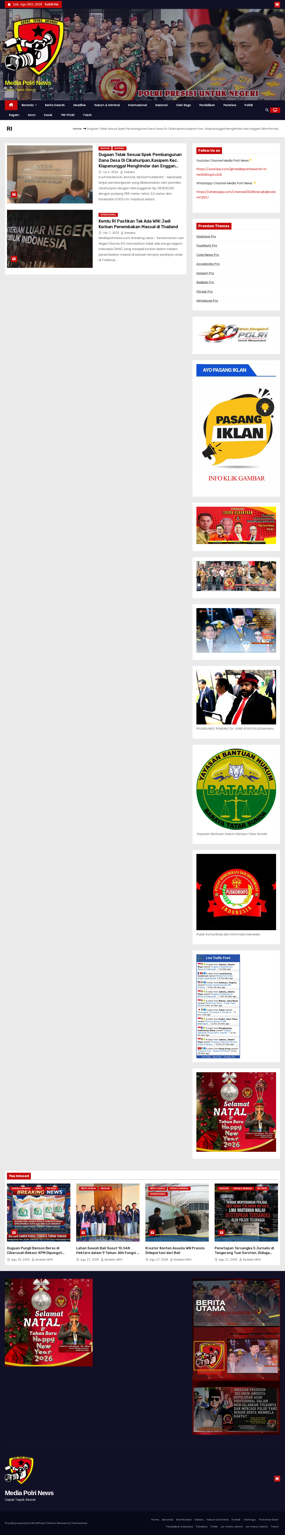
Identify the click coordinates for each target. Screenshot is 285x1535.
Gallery (199, 1519)
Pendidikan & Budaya (179, 1526)
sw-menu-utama (232, 1526)
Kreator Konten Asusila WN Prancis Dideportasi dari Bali (175, 1250)
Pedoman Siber (269, 1519)
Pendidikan (207, 105)
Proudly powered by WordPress (25, 1523)
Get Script (206, 1057)
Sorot (32, 115)
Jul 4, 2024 (111, 172)
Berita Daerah (55, 105)
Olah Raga (183, 105)
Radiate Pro (205, 282)
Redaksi (129, 172)
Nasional (161, 105)
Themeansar (79, 1523)
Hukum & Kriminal (107, 105)
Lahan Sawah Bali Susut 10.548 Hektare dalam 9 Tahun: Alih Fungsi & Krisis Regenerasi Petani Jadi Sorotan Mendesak (107, 1255)
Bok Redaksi (184, 1519)
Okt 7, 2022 (111, 233)
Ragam (14, 115)
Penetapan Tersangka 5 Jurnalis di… (216, 1012)
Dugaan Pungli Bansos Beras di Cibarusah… (215, 968)
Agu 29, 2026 (21, 1260)
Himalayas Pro (207, 300)
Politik (249, 105)
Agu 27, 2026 (90, 1260)
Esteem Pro (205, 273)
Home (77, 129)
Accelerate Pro (208, 264)
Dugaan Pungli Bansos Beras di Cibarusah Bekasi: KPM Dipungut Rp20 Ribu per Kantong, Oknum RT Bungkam (36, 1255)
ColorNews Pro (207, 255)
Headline (79, 105)
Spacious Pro (206, 236)
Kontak (236, 1519)
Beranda (28, 105)
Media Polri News (28, 82)
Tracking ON (229, 1057)
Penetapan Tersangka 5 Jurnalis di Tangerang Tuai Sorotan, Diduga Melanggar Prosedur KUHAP (244, 1253)
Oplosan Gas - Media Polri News (214, 1051)
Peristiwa (230, 105)
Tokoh (87, 115)
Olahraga (250, 1519)
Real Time (217, 1057)
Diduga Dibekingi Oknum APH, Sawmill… (214, 1031)
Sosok (48, 115)
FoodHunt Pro (206, 245)
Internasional (137, 105)
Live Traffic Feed (218, 958)
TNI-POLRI (68, 115)
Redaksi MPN (44, 1260)
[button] (267, 110)
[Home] (11, 105)
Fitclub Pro (204, 291)
